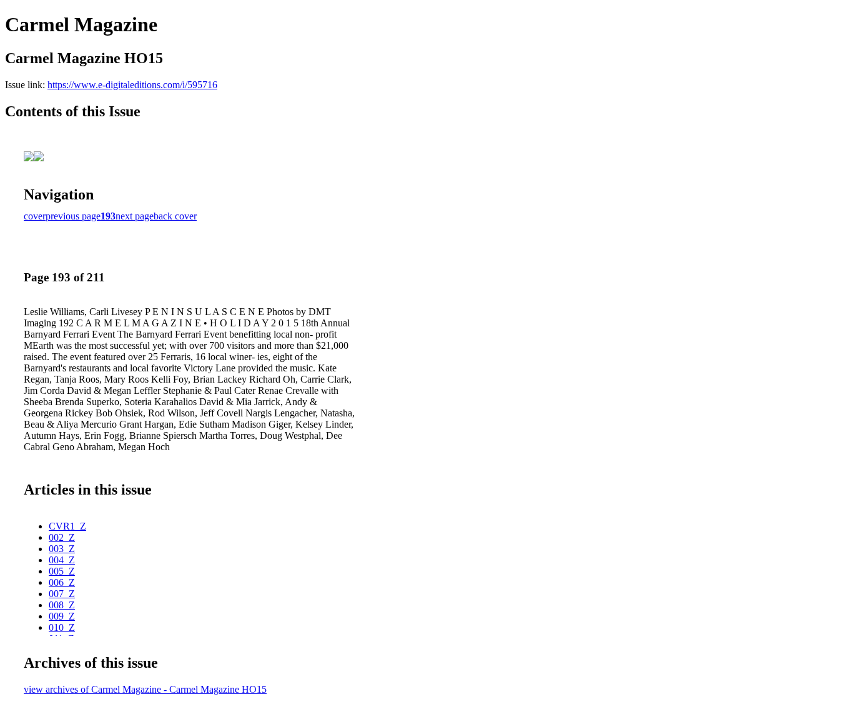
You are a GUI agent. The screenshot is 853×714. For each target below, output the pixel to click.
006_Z (62, 582)
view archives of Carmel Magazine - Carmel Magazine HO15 (145, 689)
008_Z (62, 605)
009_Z (62, 616)
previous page (73, 216)
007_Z (62, 593)
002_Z (62, 537)
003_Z (62, 548)
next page (135, 216)
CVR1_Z (67, 526)
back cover (175, 216)
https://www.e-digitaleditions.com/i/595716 (132, 84)
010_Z (62, 627)
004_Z (62, 560)
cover (35, 216)
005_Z (62, 571)
